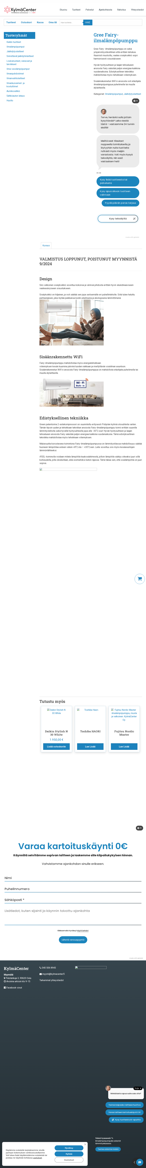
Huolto (10, 100)
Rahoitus (121, 9)
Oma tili (53, 22)
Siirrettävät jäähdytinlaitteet (20, 56)
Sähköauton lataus (16, 95)
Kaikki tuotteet (14, 42)
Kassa (40, 22)
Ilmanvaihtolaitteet (16, 78)
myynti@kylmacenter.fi (53, 974)
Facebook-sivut (14, 987)
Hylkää (69, 1154)
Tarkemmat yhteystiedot (51, 980)
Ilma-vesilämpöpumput (18, 69)
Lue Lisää (90, 746)
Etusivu (63, 9)
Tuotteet (76, 9)
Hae (87, 22)
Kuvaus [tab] (46, 245)
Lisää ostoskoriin (56, 746)
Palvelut (90, 9)
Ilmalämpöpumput (15, 46)
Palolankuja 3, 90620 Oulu (18, 978)
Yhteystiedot (137, 9)
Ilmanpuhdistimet (15, 73)
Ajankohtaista (105, 9)
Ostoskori (26, 22)
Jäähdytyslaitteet (15, 51)
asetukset (37, 1158)
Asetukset (69, 1160)
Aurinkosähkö (13, 91)
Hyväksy (69, 1148)
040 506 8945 (49, 967)
